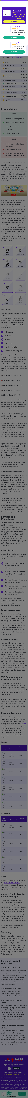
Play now (14, 21)
